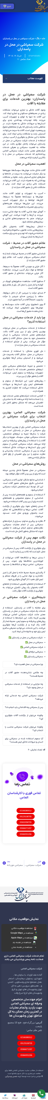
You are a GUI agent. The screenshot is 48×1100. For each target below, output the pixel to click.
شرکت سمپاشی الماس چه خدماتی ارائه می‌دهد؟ (24, 697)
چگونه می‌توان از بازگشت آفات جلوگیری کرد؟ (24, 717)
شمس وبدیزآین (11, 1076)
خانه (43, 38)
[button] (6, 78)
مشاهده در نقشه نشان (21, 947)
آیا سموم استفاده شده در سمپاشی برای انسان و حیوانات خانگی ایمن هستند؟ (24, 740)
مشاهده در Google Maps (22, 933)
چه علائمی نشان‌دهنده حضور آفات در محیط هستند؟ (24, 674)
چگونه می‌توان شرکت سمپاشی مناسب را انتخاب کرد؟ (24, 729)
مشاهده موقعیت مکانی (22, 928)
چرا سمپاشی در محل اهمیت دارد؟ (28, 664)
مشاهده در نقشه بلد (22, 942)
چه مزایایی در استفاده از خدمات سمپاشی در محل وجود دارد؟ (24, 686)
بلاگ (38, 38)
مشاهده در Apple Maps (22, 938)
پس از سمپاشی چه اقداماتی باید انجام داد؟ (24, 707)
